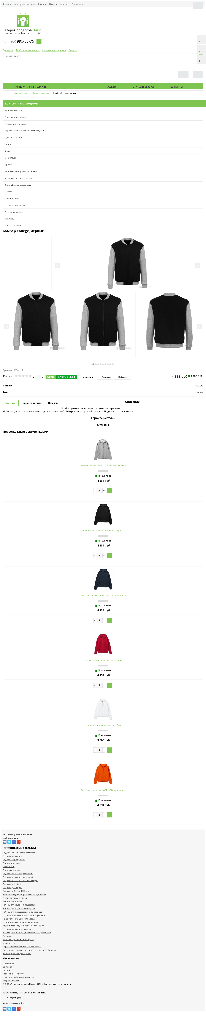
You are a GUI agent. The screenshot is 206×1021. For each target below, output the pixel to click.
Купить (50, 377)
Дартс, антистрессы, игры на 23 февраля (22, 946)
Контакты (176, 86)
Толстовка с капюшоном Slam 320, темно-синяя (103, 595)
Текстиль (9, 218)
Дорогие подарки (13, 137)
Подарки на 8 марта (12, 856)
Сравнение (106, 377)
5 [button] (103, 364)
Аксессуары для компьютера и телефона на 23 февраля (29, 950)
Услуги (111, 86)
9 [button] (113, 364)
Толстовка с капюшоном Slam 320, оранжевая (103, 790)
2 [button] (96, 364)
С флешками (8, 866)
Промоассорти (12, 198)
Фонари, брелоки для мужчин (17, 953)
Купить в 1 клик (66, 377)
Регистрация (20, 4)
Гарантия (42, 4)
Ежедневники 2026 (14, 110)
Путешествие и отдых (15, 205)
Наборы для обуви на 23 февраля (19, 908)
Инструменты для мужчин (15, 897)
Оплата (72, 50)
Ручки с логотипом (14, 212)
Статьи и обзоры (143, 86)
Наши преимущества (59, 4)
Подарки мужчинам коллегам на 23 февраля (24, 915)
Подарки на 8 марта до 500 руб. (18, 873)
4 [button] (100, 364)
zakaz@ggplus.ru (18, 1003)
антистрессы (9, 943)
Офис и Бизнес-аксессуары (18, 185)
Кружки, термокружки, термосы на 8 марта (23, 925)
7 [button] (108, 364)
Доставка (31, 4)
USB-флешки (11, 157)
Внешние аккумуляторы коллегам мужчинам (24, 894)
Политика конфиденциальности (18, 977)
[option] (127, 276)
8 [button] (110, 364)
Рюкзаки (7, 936)
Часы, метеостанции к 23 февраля (19, 918)
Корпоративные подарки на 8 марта (20, 922)
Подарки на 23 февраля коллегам (19, 852)
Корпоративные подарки (30, 86)
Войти (8, 4)
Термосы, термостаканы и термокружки (24, 130)
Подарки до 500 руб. (12, 887)
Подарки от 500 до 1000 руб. (16, 891)
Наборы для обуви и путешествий (19, 904)
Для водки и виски (11, 870)
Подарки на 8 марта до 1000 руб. (18, 877)
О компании (77, 4)
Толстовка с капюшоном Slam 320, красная (103, 660)
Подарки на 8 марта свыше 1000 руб (20, 880)
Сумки (8, 151)
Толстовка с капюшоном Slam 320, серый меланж (103, 465)
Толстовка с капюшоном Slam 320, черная (103, 530)
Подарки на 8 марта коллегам (17, 929)
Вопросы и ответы (12, 980)
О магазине (8, 963)
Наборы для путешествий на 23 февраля (22, 911)
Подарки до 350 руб (12, 884)
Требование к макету (28, 50)
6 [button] (105, 364)
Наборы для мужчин (12, 901)
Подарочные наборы (15, 124)
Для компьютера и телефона (19, 178)
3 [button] (98, 364)
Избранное (123, 377)
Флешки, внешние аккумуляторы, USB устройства (27, 932)
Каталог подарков (76, 86)
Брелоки (9, 164)
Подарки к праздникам (16, 117)
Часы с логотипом (13, 225)
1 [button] (93, 364)
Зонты (8, 144)
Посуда (8, 191)
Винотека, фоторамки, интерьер (21, 171)
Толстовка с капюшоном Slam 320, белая (103, 725)
